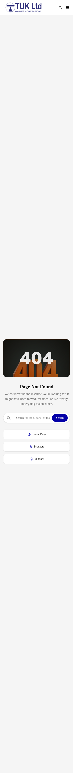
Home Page (39, 434)
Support (39, 458)
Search (60, 417)
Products (39, 446)
